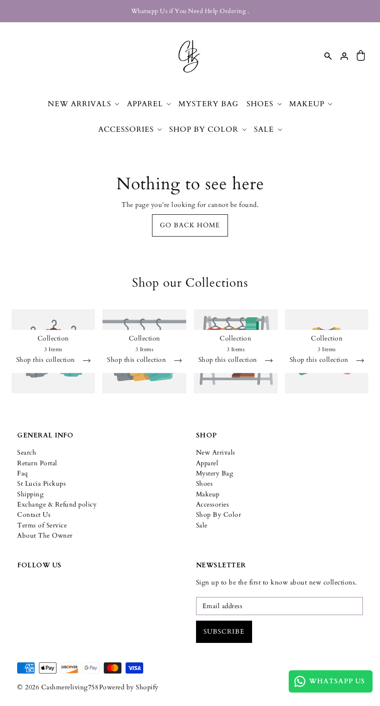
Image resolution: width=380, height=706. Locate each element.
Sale (202, 525)
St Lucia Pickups (41, 483)
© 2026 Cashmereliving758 (57, 687)
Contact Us (34, 514)
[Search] (328, 56)
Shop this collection (46, 361)
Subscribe (224, 631)
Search (26, 452)
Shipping (30, 494)
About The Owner (45, 535)
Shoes (204, 483)
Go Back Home (190, 225)
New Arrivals (215, 452)
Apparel (207, 463)
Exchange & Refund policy (56, 504)
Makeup (208, 494)
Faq (22, 473)
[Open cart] (361, 56)
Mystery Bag (215, 473)
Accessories (212, 504)
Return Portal (37, 463)
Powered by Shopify (128, 687)
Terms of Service (42, 525)
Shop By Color (218, 514)
